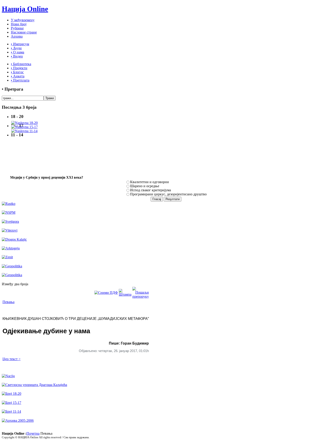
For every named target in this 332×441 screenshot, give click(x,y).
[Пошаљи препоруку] (140, 296)
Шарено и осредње (144, 186)
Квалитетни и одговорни (149, 182)
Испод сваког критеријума (150, 190)
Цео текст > (11, 359)
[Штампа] (125, 294)
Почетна (33, 433)
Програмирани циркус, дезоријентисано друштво (168, 194)
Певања (8, 302)
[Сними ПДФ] (106, 293)
